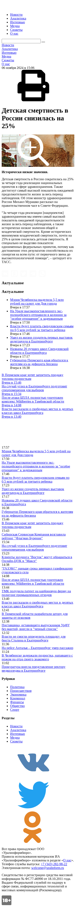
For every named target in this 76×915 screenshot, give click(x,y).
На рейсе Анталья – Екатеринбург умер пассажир (37, 648)
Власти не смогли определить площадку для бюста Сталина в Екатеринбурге (33, 638)
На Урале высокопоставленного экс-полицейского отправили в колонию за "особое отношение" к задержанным (38, 314)
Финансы (17, 702)
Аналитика (18, 18)
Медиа (15, 26)
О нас (14, 33)
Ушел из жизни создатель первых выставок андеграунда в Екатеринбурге (41, 339)
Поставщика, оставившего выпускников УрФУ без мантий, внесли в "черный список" (36, 627)
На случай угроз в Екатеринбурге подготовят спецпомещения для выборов (34, 547)
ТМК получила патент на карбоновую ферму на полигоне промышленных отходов (36, 593)
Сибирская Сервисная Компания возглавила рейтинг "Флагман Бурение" (34, 536)
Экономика (18, 694)
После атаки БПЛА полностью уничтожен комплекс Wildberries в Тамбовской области (33, 581)
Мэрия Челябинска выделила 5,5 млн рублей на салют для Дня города (37, 301)
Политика (17, 687)
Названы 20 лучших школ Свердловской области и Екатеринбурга (39, 350)
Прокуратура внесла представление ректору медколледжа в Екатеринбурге (33, 668)
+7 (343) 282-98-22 (54, 864)
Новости (16, 14)
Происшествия (20, 691)
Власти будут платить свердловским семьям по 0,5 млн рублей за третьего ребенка (41, 328)
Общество (17, 706)
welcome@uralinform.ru (47, 868)
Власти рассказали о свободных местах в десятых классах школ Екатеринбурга (37, 604)
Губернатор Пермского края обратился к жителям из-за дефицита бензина (39, 362)
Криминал (17, 698)
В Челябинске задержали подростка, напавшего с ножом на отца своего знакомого (37, 657)
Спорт (14, 709)
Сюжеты (16, 30)
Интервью (17, 22)
